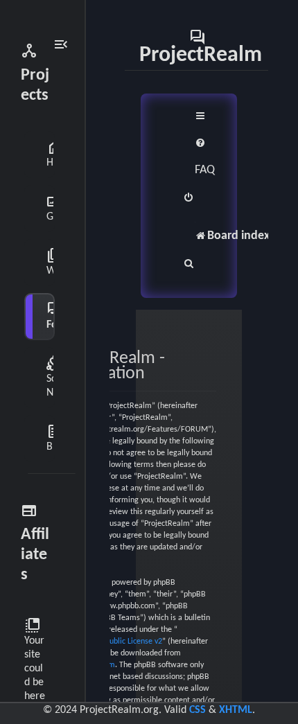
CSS (197, 710)
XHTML (235, 710)
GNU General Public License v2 (110, 641)
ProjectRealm (200, 46)
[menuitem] (205, 157)
